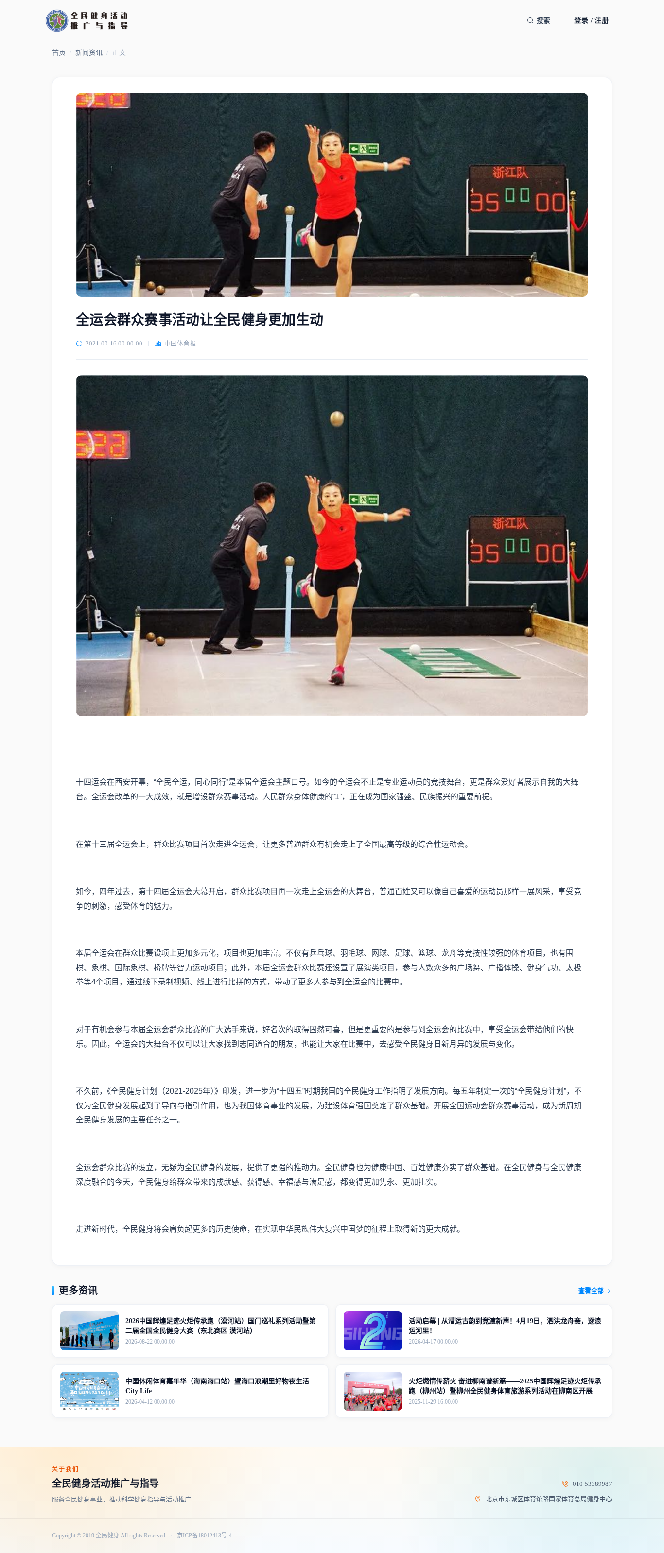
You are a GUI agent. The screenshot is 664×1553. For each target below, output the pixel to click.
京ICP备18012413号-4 (204, 1536)
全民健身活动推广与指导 (105, 1483)
